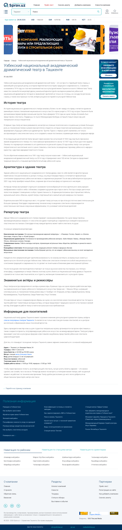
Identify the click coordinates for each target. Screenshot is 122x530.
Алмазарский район (11, 457)
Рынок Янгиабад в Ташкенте (95, 429)
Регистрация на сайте (107, 490)
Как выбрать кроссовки (12, 411)
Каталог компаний (58, 486)
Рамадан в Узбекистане (12, 407)
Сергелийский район (41, 461)
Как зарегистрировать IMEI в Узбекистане (59, 413)
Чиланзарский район (41, 465)
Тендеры (55, 494)
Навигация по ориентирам (93, 450)
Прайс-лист (48, 5)
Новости (54, 490)
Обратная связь (10, 494)
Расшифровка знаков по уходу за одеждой (19, 422)
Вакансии (7, 498)
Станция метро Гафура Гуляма (96, 407)
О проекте (8, 490)
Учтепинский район (99, 465)
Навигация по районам (17, 450)
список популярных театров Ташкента (19, 320)
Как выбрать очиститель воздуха (15, 430)
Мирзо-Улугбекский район (43, 457)
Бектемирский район (12, 461)
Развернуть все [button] (9, 435)
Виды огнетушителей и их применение (58, 427)
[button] (6, 11)
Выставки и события (59, 501)
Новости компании (102, 5)
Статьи (13, 61)
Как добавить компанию (108, 494)
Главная (36, 5)
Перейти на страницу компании (18, 388)
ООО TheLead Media (95, 518)
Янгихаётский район (10, 418)
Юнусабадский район (70, 461)
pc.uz (73, 527)
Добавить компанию (83, 5)
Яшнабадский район (99, 461)
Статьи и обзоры (58, 498)
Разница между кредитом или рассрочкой (18, 426)
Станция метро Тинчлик (53, 431)
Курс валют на (10, 20)
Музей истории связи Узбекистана (16, 414)
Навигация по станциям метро (57, 450)
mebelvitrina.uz (89, 527)
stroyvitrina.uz (57, 527)
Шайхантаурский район (71, 457)
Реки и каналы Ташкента (53, 417)
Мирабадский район (12, 465)
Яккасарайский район (70, 465)
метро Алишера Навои (23, 354)
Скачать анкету (64, 5)
